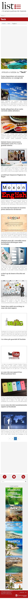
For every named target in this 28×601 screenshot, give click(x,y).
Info (26, 592)
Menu (3, 15)
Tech (8, 23)
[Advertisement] (14, 42)
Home (3, 23)
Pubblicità (22, 592)
